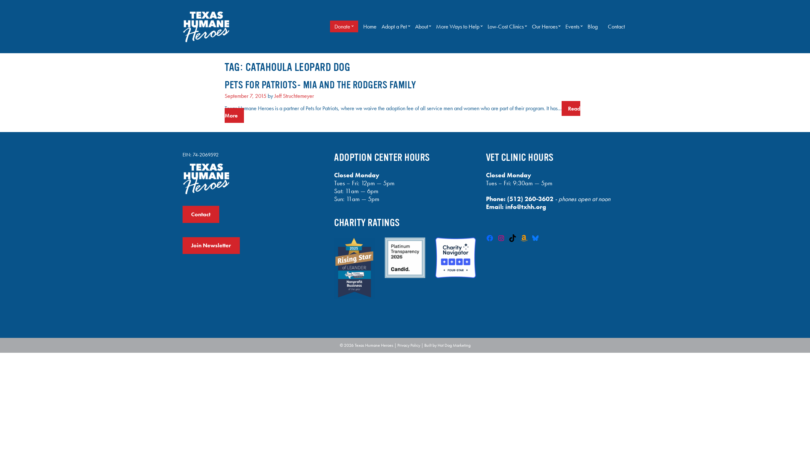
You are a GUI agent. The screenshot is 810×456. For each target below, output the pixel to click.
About (421, 26)
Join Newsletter (211, 245)
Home (370, 26)
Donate (342, 26)
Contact (616, 26)
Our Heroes (545, 26)
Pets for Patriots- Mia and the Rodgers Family (320, 85)
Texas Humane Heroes (374, 345)
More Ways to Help (457, 26)
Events (572, 26)
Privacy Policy (408, 345)
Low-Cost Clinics (506, 26)
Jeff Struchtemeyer (294, 95)
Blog (593, 26)
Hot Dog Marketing (454, 345)
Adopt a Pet (394, 26)
